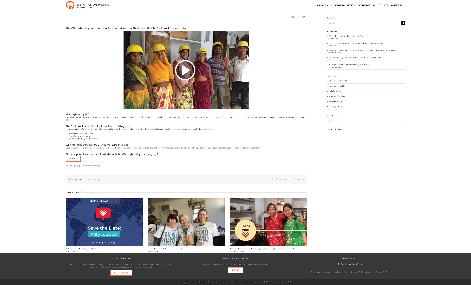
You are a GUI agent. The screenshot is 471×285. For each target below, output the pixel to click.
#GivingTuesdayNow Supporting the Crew (83, 249)
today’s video (73, 129)
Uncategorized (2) (336, 106)
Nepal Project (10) (336, 101)
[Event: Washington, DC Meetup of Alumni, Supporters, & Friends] (186, 199)
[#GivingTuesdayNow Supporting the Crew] (104, 199)
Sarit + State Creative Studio (282, 282)
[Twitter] (342, 264)
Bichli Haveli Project (137, 117)
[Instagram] (357, 264)
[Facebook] (338, 264)
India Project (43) (335, 91)
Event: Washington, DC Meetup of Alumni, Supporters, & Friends (173, 249)
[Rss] (354, 264)
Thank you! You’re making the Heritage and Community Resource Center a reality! (262, 249)
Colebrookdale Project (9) (339, 81)
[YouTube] (350, 264)
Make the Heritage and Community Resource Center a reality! (355, 58)
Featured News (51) (337, 86)
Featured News (87, 166)
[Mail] (361, 264)
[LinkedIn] (346, 264)
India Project (97, 166)
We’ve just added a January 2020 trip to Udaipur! (349, 65)
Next (303, 17)
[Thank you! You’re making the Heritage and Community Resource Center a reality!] (268, 199)
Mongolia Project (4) (337, 96)
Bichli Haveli (77, 126)
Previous (294, 17)
